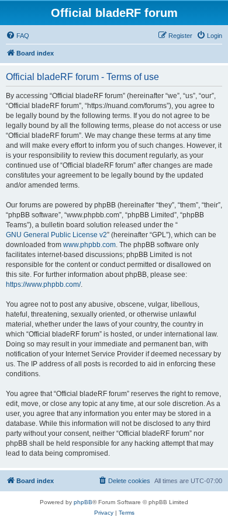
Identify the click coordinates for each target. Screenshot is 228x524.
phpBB (83, 502)
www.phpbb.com (89, 245)
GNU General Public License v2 (56, 235)
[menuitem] (17, 36)
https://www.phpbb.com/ (43, 284)
